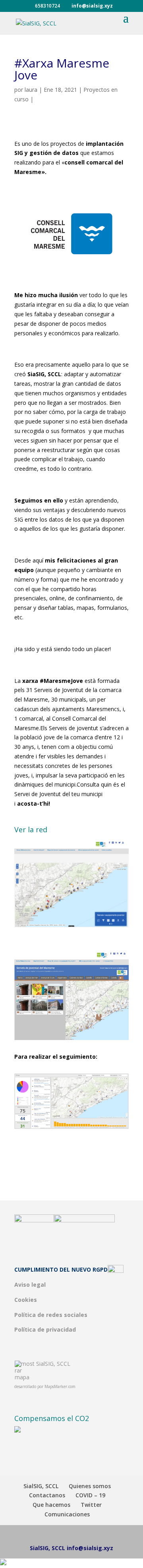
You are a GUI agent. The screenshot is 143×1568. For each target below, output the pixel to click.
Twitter (91, 1504)
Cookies (25, 1299)
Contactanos (47, 1495)
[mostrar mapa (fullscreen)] (25, 1377)
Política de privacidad (45, 1329)
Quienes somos (90, 1486)
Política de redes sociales (50, 1315)
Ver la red (30, 829)
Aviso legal (30, 1284)
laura (31, 89)
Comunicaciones (67, 1514)
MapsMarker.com (59, 1386)
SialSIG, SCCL (53, 1363)
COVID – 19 (90, 1495)
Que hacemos (51, 1504)
